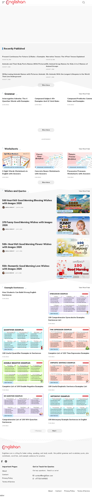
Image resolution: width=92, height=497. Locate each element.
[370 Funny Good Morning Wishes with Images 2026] (73, 225)
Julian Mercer (9, 273)
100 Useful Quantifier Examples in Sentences (21, 353)
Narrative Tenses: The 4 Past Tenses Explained (65, 57)
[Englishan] (15, 2)
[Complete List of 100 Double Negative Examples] (23, 371)
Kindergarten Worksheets (14, 167)
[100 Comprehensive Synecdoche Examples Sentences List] (69, 302)
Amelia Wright (9, 207)
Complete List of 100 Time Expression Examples (68, 353)
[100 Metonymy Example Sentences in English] (69, 404)
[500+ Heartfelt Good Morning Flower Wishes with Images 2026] (73, 247)
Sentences (54, 313)
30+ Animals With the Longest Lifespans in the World (68, 74)
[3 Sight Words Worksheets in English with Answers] (16, 160)
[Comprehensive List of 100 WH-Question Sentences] (23, 404)
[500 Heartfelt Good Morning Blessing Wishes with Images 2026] (73, 204)
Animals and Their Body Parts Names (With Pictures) (24, 64)
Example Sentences (14, 288)
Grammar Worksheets (45, 167)
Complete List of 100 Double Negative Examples (22, 386)
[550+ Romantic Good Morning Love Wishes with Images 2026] (73, 269)
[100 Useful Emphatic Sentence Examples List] (69, 371)
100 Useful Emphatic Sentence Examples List (67, 386)
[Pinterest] (6, 461)
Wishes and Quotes (15, 191)
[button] (4, 2)
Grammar (9, 94)
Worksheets (11, 149)
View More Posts (84, 94)
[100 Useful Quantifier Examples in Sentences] (23, 338)
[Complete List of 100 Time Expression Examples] (69, 338)
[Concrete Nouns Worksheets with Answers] (49, 160)
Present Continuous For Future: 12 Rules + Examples (23, 57)
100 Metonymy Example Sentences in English (67, 419)
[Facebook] (2, 461)
